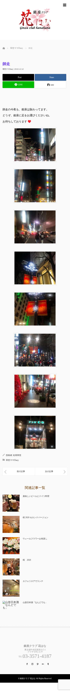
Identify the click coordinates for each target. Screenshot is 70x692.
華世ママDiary (8, 69)
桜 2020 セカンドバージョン (35, 517)
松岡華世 (17, 455)
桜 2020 (27, 560)
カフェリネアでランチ (33, 581)
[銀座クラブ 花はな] (35, 38)
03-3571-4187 (37, 656)
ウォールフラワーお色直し (35, 538)
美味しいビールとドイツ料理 (36, 496)
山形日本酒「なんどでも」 (35, 602)
